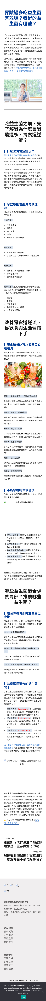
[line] (18, 886)
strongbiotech (22, 980)
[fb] (6, 886)
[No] (43, 991)
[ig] (12, 886)
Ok (23, 997)
